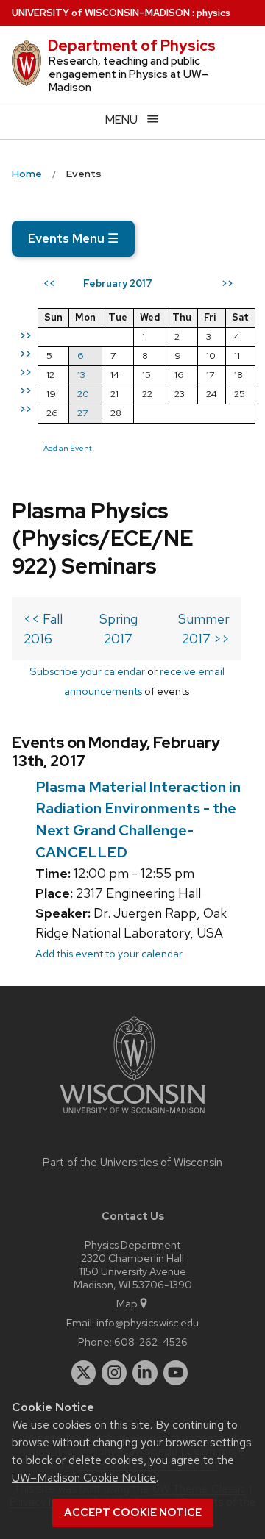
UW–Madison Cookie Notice (84, 1477)
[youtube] (175, 1372)
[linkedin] (145, 1372)
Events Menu (73, 238)
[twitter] (83, 1372)
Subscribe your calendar (87, 671)
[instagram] (114, 1372)
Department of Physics (132, 45)
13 (81, 374)
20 (83, 394)
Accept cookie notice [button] (133, 1512)
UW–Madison (101, 13)
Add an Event (67, 448)
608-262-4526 (151, 1342)
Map (127, 1303)
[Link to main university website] (132, 1116)
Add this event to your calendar (109, 953)
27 (82, 413)
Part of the (132, 1162)
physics (213, 13)
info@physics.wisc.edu (147, 1322)
